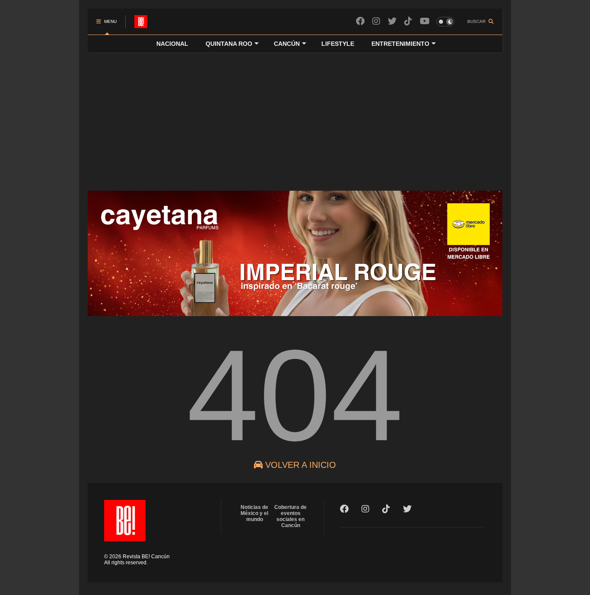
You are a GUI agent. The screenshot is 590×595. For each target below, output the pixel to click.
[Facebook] (360, 21)
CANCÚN (287, 43)
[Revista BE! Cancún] (140, 24)
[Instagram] (376, 21)
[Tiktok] (408, 21)
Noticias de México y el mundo (254, 513)
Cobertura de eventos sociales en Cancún (290, 516)
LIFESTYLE (337, 43)
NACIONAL (172, 43)
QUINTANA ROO (229, 43)
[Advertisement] (295, 117)
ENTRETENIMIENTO (400, 43)
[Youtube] (425, 21)
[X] (392, 21)
